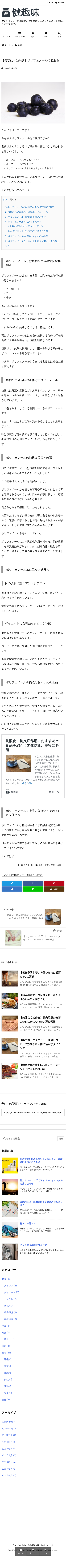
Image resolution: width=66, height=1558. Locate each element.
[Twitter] (12, 883)
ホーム (7, 45)
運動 (8, 1386)
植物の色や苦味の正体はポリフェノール (26, 211)
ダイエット (11, 1292)
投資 (6, 1325)
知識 (8, 1372)
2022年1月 (9, 1435)
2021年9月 (9, 1442)
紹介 (6, 1346)
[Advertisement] (28, 1508)
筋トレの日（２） (29, 1223)
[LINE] (33, 889)
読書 (6, 1399)
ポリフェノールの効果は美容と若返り (25, 216)
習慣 (47, 865)
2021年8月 (9, 1448)
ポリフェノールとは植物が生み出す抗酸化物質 (29, 206)
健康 (20, 45)
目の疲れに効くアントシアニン (25, 226)
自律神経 (10, 1319)
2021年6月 (9, 1462)
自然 (8, 1379)
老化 (53, 865)
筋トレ (9, 1339)
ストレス (10, 1285)
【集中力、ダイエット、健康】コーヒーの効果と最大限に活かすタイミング (40, 1044)
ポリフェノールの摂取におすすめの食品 (26, 236)
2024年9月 (9, 1421)
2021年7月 (9, 1455)
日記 (6, 1332)
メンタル (10, 1299)
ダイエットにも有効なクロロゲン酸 (28, 231)
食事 (59, 865)
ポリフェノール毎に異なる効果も (23, 221)
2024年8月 (9, 1428)
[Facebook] (33, 883)
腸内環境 (10, 1312)
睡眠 (8, 1359)
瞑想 (8, 1366)
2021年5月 (9, 1468)
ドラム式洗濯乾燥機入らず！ (34, 1245)
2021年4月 (9, 1475)
